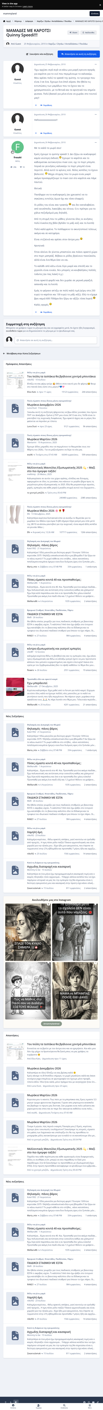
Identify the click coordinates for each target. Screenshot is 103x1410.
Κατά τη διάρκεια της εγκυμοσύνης (43, 862)
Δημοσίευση (54, 1058)
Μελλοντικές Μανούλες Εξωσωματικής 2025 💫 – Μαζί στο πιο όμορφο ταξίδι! (61, 469)
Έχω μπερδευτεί (37, 683)
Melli (29, 617)
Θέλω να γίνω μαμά (36, 372)
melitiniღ (31, 474)
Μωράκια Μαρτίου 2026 (42, 439)
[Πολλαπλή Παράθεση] (36, 105)
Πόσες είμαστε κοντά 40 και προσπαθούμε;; (54, 579)
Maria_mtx (32, 566)
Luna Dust (32, 408)
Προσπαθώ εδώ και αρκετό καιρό (42, 679)
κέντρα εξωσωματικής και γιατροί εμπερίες (54, 648)
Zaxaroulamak (34, 888)
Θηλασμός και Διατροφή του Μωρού (43, 541)
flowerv (30, 670)
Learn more (5, 5)
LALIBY (30, 651)
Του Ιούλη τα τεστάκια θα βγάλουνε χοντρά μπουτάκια (61, 376)
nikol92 (30, 379)
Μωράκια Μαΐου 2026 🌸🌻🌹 (46, 510)
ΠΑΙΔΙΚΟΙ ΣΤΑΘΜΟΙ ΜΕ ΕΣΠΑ (45, 614)
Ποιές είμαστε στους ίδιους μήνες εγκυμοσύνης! (49, 400)
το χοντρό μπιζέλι (35, 492)
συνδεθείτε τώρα (14, 331)
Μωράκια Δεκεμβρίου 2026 (44, 404)
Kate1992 (31, 548)
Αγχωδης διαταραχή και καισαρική (49, 866)
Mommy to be (33, 869)
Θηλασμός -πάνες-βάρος (42, 545)
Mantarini (31, 442)
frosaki (18, 157)
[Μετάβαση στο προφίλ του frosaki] (17, 147)
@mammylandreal (51, 1024)
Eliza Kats (31, 392)
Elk (28, 514)
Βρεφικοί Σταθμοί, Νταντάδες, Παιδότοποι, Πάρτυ (50, 610)
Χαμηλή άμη (34, 832)
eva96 (30, 454)
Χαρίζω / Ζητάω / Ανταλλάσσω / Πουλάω (68, 43)
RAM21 (30, 635)
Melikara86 (32, 582)
